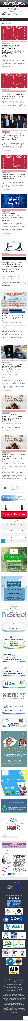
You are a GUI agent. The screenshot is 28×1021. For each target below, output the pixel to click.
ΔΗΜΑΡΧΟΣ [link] (5, 313)
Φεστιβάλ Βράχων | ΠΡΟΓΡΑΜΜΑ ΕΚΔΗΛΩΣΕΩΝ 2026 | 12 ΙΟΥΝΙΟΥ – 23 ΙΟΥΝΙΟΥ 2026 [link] (14, 96)
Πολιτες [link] (4, 421)
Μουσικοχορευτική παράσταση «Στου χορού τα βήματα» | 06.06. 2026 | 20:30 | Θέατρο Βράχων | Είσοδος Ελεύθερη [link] (13, 217)
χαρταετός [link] (7, 324)
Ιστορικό (3, 835)
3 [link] (9, 488)
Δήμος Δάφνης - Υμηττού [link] (9, 371)
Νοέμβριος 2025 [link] (13, 423)
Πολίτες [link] (14, 466)
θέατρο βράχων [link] (9, 374)
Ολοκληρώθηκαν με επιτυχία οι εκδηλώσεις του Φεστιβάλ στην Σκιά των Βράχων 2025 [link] (12, 366)
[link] (26, 1)
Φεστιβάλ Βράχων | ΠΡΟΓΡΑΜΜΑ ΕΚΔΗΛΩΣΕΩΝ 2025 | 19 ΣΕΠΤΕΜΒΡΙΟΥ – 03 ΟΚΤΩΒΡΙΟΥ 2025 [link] (13, 457)
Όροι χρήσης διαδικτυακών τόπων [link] (14, 895)
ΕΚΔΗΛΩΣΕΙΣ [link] (5, 310)
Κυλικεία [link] (3, 274)
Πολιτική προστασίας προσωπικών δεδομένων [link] (14, 894)
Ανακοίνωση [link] (17, 274)
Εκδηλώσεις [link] (8, 322)
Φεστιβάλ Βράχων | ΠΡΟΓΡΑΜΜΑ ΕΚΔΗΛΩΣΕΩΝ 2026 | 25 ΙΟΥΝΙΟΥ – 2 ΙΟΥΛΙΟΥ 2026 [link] (14, 50)
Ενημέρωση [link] (8, 274)
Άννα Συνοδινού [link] (9, 372)
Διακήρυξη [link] (12, 276)
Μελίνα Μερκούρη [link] (13, 324)
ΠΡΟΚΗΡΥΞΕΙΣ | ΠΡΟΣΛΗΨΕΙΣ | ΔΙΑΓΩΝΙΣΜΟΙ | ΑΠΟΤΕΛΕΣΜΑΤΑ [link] (11, 258)
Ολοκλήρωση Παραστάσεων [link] (8, 369)
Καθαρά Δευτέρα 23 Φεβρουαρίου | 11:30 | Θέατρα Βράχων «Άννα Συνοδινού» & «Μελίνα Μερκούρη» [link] (14, 317)
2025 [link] (16, 421)
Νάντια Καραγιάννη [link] (9, 325)
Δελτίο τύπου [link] (12, 376)
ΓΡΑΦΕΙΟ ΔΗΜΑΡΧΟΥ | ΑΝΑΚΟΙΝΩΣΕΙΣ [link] (17, 311)
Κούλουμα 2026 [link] (19, 324)
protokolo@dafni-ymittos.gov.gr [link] (17, 5)
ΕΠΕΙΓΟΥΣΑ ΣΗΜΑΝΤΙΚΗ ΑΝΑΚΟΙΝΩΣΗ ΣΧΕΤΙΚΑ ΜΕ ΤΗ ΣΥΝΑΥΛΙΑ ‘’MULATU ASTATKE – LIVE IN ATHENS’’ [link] (12, 417)
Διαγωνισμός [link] (8, 276)
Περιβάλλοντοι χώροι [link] (16, 278)
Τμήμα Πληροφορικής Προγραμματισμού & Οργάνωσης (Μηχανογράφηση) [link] (14, 987)
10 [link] (19, 488)
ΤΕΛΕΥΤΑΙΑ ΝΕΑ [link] (6, 43)
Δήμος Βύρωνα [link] (17, 371)
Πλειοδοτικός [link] (21, 274)
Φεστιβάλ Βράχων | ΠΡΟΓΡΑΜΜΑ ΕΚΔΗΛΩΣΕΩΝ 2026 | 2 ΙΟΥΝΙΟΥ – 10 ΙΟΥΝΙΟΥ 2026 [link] (13, 176)
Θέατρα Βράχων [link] (8, 278)
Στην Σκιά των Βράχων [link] (10, 421)
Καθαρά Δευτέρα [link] (13, 322)
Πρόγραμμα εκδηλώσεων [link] (7, 461)
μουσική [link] (4, 320)
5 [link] (14, 488)
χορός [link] (8, 320)
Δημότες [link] (19, 425)
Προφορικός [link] (12, 274)
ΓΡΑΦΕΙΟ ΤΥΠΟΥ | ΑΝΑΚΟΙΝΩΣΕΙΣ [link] (15, 310)
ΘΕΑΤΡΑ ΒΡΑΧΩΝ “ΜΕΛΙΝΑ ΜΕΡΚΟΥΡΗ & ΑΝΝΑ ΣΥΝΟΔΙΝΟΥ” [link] (14, 41)
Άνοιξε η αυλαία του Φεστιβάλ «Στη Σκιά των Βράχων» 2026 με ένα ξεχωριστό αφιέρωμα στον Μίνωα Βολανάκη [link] (13, 136)
